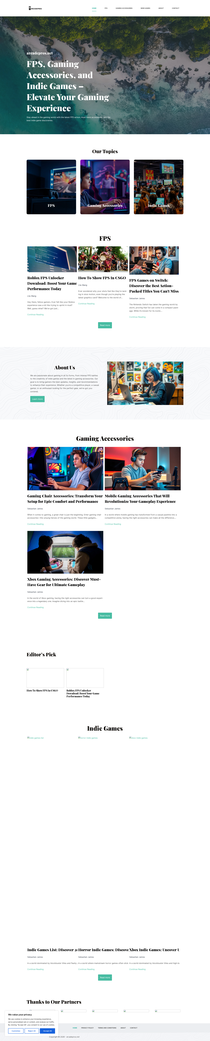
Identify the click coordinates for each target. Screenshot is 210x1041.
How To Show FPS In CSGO (102, 277)
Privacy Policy (87, 1028)
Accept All (47, 1031)
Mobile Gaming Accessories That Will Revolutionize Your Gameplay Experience (140, 498)
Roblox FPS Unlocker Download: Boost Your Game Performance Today (52, 283)
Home (94, 8)
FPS (106, 8)
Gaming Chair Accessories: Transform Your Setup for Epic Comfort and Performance (65, 498)
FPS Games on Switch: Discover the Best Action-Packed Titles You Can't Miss (154, 286)
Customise (16, 1031)
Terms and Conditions (107, 1028)
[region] (31, 1023)
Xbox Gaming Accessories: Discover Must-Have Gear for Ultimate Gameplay (64, 582)
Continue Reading (35, 314)
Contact (175, 8)
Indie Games (145, 8)
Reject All (31, 1031)
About (161, 8)
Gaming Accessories (124, 8)
